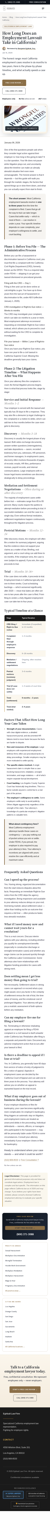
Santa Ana (9, 1341)
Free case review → (14, 83)
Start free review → (25, 1228)
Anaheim (8, 1336)
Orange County (11, 1311)
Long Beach (9, 1331)
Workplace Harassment (14, 1275)
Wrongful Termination (13, 1260)
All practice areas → (13, 1291)
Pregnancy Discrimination (15, 1285)
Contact (8, 1440)
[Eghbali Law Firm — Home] (9, 8)
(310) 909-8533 (11, 1160)
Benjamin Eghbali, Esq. (27, 48)
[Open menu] (43, 8)
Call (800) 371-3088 (14, 91)
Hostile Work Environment (15, 1265)
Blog (11, 17)
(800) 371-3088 (14, 2)
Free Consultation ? (30, 1160)
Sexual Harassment (12, 1250)
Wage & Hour (10, 1280)
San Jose (8, 1321)
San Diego (9, 1316)
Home (4, 17)
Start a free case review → (25, 1389)
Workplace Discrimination (15, 1255)
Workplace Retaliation (13, 1270)
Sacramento (10, 1326)
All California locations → (15, 1347)
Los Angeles (10, 1306)
